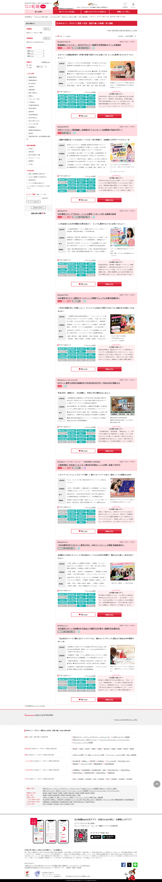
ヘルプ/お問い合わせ (85, 865)
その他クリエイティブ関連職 (121, 737)
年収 (30, 67)
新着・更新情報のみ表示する (37, 174)
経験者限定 (32, 90)
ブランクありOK (33, 124)
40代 (107, 779)
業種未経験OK (33, 80)
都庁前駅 (68, 795)
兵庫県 (94, 749)
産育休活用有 (32, 108)
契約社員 (31, 152)
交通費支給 (76, 770)
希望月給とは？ (46, 62)
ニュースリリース (74, 865)
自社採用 (79, 867)
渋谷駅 (50, 795)
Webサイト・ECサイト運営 (108, 788)
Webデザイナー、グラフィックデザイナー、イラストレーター (91, 737)
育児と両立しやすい (34, 121)
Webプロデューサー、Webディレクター (85, 740)
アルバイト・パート (34, 158)
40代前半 (122, 779)
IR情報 (73, 867)
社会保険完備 (86, 770)
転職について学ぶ (123, 12)
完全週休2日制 (96, 770)
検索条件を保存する (38, 207)
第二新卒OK (32, 83)
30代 (95, 779)
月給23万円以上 (125, 770)
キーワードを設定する (33, 202)
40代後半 (129, 779)
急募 (104, 770)
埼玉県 (87, 749)
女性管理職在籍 (33, 114)
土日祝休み (32, 102)
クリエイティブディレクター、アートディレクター (114, 740)
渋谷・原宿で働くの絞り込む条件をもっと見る (122, 30)
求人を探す (39, 12)
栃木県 (126, 749)
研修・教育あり (33, 93)
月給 (30, 65)
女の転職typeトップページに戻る (35, 706)
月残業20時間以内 (34, 105)
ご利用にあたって (29, 865)
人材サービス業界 (78, 755)
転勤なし (31, 96)
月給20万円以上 (78, 773)
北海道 (113, 749)
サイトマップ (85, 7)
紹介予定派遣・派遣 (34, 155)
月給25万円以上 (101, 773)
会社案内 (68, 867)
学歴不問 (31, 86)
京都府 (100, 749)
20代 (74, 779)
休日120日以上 (33, 118)
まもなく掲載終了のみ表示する (37, 177)
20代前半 (88, 779)
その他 (31, 164)
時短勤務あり (32, 127)
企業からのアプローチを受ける (95, 12)
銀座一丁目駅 (77, 795)
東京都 (75, 749)
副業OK (31, 133)
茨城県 (120, 749)
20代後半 (81, 779)
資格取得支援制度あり (35, 130)
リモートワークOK (34, 99)
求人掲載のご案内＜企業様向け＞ (99, 7)
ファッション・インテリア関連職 (83, 742)
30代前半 (101, 779)
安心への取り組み (38, 865)
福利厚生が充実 (89, 773)
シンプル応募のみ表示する (36, 183)
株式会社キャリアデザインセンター (42, 867)
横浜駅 (63, 795)
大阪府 (81, 749)
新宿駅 (45, 795)
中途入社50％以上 (113, 770)
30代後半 (114, 779)
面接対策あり (32, 180)
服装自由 (31, 111)
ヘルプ (78, 7)
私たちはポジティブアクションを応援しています (78, 876)
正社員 (31, 148)
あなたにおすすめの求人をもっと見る (126, 720)
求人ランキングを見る (67, 12)
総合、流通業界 (131, 755)
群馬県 (132, 749)
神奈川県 (106, 749)
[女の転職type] (28, 867)
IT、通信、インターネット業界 (95, 755)
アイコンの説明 (91, 92)
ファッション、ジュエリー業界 (115, 755)
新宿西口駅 (56, 795)
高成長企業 (111, 773)
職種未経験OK (33, 77)
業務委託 (31, 161)
